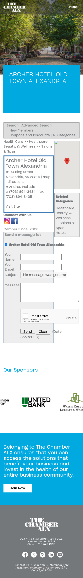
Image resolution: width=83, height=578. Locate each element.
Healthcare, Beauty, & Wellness (65, 213)
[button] (67, 161)
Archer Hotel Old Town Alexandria (26, 163)
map (47, 177)
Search (13, 125)
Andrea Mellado (22, 187)
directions (16, 182)
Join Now (17, 488)
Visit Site (13, 206)
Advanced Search (36, 125)
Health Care (13, 141)
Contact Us (22, 565)
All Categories (64, 135)
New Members (21, 130)
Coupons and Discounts (29, 135)
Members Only (59, 565)
